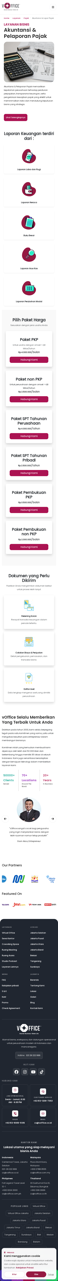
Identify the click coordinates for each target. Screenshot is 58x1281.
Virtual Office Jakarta (18, 1213)
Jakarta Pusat (37, 938)
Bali (39, 1234)
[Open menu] (53, 7)
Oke (36, 1274)
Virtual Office (8, 932)
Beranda (34, 980)
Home (6, 18)
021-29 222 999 (9, 1169)
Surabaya (35, 966)
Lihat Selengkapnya (15, 117)
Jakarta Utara (37, 944)
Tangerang (35, 961)
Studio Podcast (9, 961)
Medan (50, 1234)
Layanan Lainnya (10, 966)
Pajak (26, 18)
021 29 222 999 (33, 1055)
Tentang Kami (37, 985)
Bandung (22, 1241)
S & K (4, 991)
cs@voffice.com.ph (11, 1193)
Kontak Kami (36, 1008)
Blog (32, 1002)
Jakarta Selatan (38, 932)
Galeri (33, 997)
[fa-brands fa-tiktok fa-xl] (41, 1071)
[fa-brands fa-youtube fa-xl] (33, 1071)
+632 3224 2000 (10, 1190)
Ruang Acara (8, 955)
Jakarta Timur (13, 1227)
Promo (5, 1002)
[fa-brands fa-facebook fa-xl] (16, 1071)
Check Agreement (11, 1008)
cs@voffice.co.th (38, 1193)
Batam (36, 1241)
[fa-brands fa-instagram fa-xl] (24, 1071)
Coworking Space (10, 944)
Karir (4, 997)
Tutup (51, 1274)
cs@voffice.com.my (40, 1172)
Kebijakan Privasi (25, 1267)
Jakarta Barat (37, 949)
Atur (14, 1274)
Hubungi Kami (29, 360)
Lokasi (33, 991)
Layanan (16, 18)
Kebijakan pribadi (10, 985)
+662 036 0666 (37, 1190)
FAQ (4, 980)
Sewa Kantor (8, 938)
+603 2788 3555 (38, 1169)
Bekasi (33, 955)
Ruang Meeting (9, 949)
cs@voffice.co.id (10, 1172)
